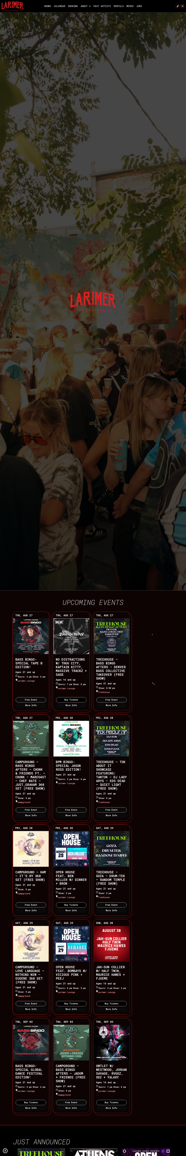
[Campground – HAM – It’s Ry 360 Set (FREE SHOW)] (31, 849)
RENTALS (119, 6)
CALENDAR (59, 6)
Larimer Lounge (26, 680)
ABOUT (84, 6)
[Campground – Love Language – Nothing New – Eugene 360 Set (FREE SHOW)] (31, 944)
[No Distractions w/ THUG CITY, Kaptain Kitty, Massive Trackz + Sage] (71, 636)
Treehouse (104, 692)
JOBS (139, 6)
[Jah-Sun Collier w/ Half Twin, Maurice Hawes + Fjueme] (111, 944)
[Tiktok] (178, 6)
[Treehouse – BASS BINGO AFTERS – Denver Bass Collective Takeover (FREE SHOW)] (111, 636)
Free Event (31, 699)
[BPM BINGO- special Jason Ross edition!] (71, 739)
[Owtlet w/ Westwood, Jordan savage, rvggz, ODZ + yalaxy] (111, 1043)
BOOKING (73, 6)
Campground (23, 802)
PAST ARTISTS (102, 6)
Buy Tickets (71, 699)
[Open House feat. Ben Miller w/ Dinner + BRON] (71, 849)
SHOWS (47, 6)
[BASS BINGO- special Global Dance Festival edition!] (31, 1043)
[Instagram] (182, 6)
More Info (31, 705)
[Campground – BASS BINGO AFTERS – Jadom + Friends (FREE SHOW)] (71, 1043)
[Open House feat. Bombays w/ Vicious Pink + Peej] (71, 944)
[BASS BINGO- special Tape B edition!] (31, 636)
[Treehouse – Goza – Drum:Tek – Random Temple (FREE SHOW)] (111, 849)
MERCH (130, 6)
